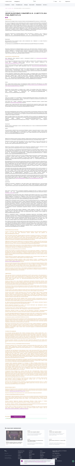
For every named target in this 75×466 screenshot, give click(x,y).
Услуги (13, 4)
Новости (30, 455)
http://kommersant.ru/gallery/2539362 (16, 102)
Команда (26, 4)
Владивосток (42, 455)
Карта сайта (6, 453)
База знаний (31, 4)
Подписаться (67, 1)
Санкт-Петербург (42, 452)
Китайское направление (43, 458)
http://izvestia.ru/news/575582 (9, 192)
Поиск (56, 1)
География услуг (19, 4)
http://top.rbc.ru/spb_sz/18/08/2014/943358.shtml (12, 261)
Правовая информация (8, 455)
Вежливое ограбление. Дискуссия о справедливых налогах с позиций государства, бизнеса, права (14, 443)
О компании (7, 4)
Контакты (45, 4)
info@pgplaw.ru (17, 1)
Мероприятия (38, 4)
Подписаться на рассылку (18, 416)
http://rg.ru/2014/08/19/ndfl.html (20, 178)
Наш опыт (30, 452)
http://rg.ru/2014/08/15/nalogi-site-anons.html (36, 178)
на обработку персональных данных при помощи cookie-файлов (36, 461)
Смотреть (7, 444)
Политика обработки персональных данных (8, 458)
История (30, 458)
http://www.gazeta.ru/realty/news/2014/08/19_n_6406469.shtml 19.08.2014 (16, 408)
